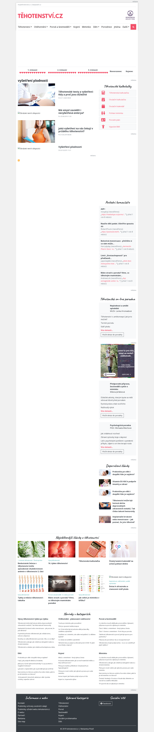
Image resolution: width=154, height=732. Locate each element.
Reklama (21, 718)
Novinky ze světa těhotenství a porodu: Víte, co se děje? (36, 639)
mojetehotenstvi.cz (24, 5)
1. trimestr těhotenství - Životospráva (30, 560)
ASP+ (103, 209)
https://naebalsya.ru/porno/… (113, 214)
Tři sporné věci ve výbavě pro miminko (111, 684)
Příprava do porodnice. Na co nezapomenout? (114, 640)
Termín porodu (107, 323)
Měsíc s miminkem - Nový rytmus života (71, 657)
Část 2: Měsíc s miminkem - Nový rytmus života (114, 628)
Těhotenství (24, 26)
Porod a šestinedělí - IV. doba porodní (61, 595)
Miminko (86, 26)
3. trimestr (93, 70)
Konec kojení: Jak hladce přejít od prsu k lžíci (73, 676)
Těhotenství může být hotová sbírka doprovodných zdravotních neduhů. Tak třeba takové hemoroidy (124, 506)
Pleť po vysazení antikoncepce (68, 626)
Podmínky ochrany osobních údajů (32, 706)
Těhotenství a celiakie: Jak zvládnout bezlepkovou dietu (36, 647)
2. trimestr (62, 70)
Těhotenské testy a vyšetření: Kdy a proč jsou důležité (75, 93)
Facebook (106, 703)
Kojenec (129, 71)
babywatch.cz (36, 5)
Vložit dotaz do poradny (112, 334)
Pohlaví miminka (116, 113)
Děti (95, 26)
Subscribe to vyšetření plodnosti (19, 160)
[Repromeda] (130, 15)
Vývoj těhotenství (54, 560)
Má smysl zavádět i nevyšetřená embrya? (71, 112)
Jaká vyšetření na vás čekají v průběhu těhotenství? (75, 130)
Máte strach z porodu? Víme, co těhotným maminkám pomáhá (61, 600)
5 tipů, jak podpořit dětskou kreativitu (30, 661)
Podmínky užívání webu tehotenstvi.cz (34, 709)
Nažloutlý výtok (107, 407)
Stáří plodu (105, 326)
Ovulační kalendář (116, 106)
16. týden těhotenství (58, 563)
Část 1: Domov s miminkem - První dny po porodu (115, 631)
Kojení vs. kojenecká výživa (67, 679)
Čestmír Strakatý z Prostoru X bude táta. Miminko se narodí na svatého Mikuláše (116, 679)
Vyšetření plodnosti (70, 146)
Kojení (76, 26)
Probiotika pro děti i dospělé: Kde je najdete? (33, 657)
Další (125, 26)
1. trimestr (32, 70)
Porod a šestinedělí (60, 26)
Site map (21, 721)
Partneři (21, 715)
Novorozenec (116, 71)
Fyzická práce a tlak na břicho (113, 404)
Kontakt (21, 703)
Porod (61, 709)
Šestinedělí (63, 712)
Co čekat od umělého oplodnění (69, 640)
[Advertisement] (77, 49)
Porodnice (106, 26)
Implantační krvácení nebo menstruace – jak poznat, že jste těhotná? (124, 519)
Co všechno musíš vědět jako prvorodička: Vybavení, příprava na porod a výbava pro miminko (116, 624)
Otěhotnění (40, 26)
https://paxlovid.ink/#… (111, 232)
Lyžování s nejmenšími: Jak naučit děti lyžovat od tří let (35, 669)
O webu (21, 712)
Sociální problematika (67, 718)
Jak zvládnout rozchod (110, 433)
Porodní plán (114, 120)
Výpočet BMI (114, 126)
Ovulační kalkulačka (117, 99)
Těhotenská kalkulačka (119, 93)
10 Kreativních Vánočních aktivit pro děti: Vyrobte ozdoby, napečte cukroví (34, 678)
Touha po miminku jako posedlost (69, 623)
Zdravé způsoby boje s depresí (114, 437)
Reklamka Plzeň (87, 729)
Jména (117, 26)
